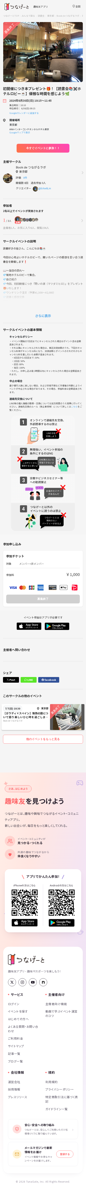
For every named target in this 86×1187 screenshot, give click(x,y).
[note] (43, 982)
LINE (30, 679)
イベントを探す (18, 1011)
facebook (50, 679)
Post (12, 679)
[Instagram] (22, 982)
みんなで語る (28, 15)
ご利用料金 (15, 1038)
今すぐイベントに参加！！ (43, 148)
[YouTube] (33, 982)
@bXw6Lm (44, 188)
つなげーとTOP (11, 15)
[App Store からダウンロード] (25, 923)
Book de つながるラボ (68, 15)
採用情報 (14, 1089)
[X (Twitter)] (12, 982)
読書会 (41, 15)
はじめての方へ (18, 1019)
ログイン (13, 1004)
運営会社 (14, 1082)
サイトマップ (16, 1046)
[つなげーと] (26, 959)
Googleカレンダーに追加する (24, 113)
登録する (65, 1154)
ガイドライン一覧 (56, 1109)
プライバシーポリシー (59, 1089)
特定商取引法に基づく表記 (61, 1099)
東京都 (50, 15)
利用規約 (51, 1082)
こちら (74, 406)
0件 (25, 177)
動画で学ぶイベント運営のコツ (61, 1013)
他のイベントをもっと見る (43, 739)
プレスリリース (17, 1097)
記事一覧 (14, 1053)
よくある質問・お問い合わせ (23, 1028)
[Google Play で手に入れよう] (62, 923)
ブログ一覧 (15, 1061)
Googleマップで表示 (19, 132)
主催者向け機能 (56, 1004)
